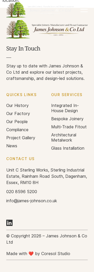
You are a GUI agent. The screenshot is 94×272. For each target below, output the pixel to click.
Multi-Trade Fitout (69, 126)
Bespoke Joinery (67, 118)
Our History (17, 105)
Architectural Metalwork (63, 137)
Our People (17, 121)
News (11, 145)
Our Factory (18, 113)
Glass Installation (67, 148)
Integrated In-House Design (65, 108)
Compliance (17, 129)
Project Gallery (20, 137)
